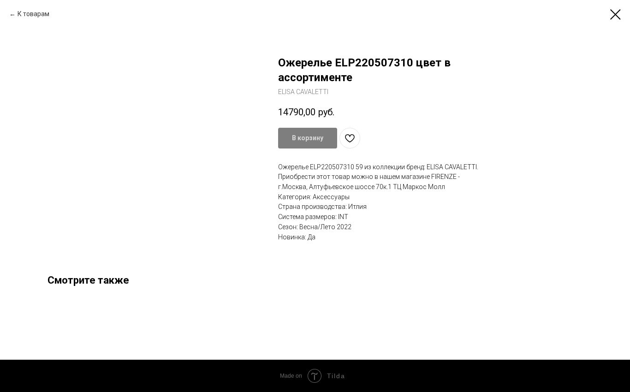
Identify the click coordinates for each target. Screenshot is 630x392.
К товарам (33, 14)
